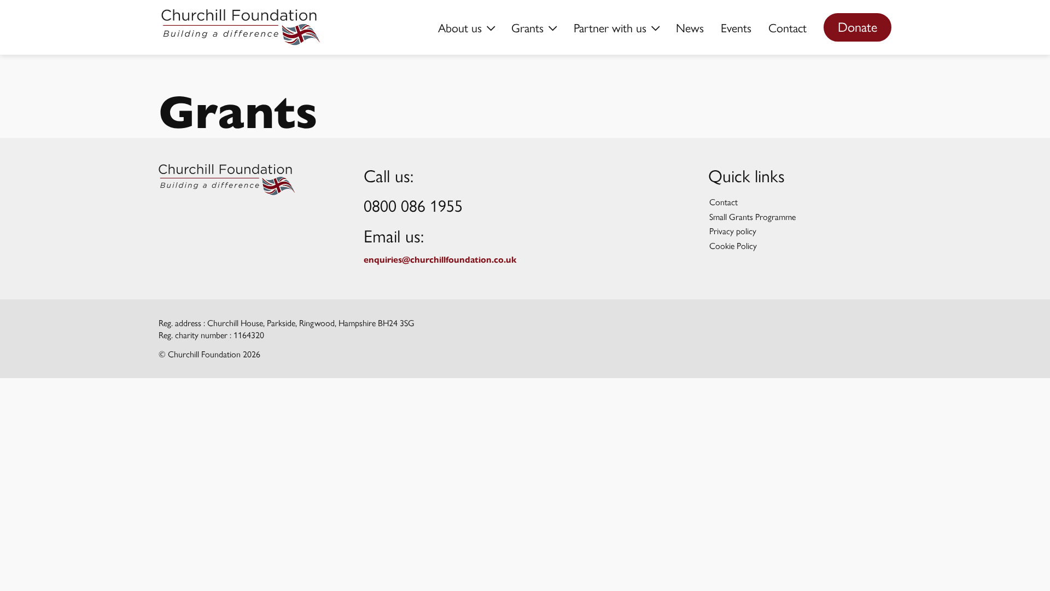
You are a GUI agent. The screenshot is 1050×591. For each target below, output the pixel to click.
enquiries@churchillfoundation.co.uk (440, 259)
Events (736, 27)
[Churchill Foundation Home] (240, 27)
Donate (857, 26)
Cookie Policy (733, 245)
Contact (787, 27)
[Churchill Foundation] (227, 179)
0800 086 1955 (413, 205)
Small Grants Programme (752, 216)
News (690, 27)
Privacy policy (732, 230)
